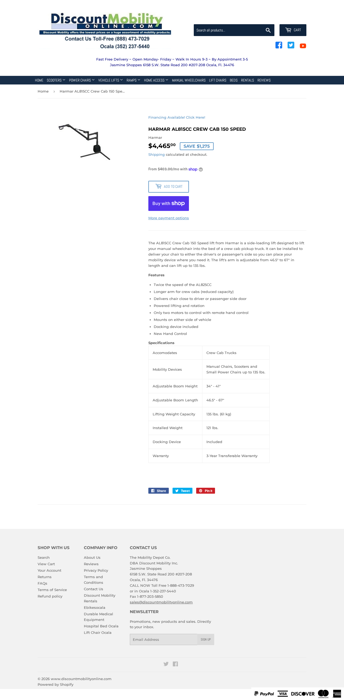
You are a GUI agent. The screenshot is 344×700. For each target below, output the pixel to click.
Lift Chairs (217, 80)
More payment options (168, 218)
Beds (234, 80)
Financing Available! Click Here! (176, 117)
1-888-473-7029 (180, 585)
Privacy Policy (96, 570)
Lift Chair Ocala (98, 632)
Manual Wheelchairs (189, 80)
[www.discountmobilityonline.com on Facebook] (175, 665)
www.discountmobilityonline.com (81, 679)
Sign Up (206, 639)
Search (44, 557)
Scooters (54, 80)
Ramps (132, 80)
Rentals (247, 80)
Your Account (49, 570)
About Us (92, 557)
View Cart (46, 564)
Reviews (264, 80)
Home (39, 80)
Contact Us (93, 589)
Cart (297, 29)
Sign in (264, 18)
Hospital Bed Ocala (101, 626)
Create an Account (291, 18)
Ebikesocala (94, 607)
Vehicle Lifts (109, 80)
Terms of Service (52, 590)
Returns (45, 577)
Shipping (156, 154)
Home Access (154, 80)
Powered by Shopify (55, 684)
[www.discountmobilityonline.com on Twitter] (166, 665)
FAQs (42, 583)
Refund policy (50, 596)
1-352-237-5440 (163, 591)
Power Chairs (80, 80)
